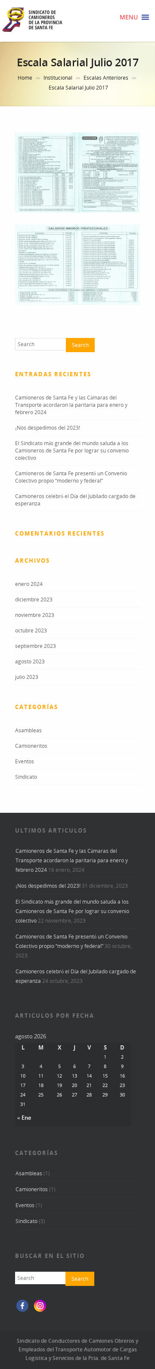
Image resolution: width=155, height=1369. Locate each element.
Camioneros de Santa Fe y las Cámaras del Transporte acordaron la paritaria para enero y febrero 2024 (71, 405)
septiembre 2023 (35, 646)
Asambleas (28, 730)
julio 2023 (26, 677)
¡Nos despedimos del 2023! (47, 427)
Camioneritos (31, 746)
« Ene (24, 1117)
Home (25, 77)
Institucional (57, 77)
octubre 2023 (31, 630)
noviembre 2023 (34, 615)
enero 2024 (29, 584)
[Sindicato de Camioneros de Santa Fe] (32, 31)
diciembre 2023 (34, 599)
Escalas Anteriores (106, 77)
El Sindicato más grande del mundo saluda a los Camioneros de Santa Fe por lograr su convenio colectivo (72, 450)
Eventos (24, 761)
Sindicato (26, 777)
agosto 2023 (30, 661)
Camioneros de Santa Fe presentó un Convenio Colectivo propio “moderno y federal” (71, 477)
